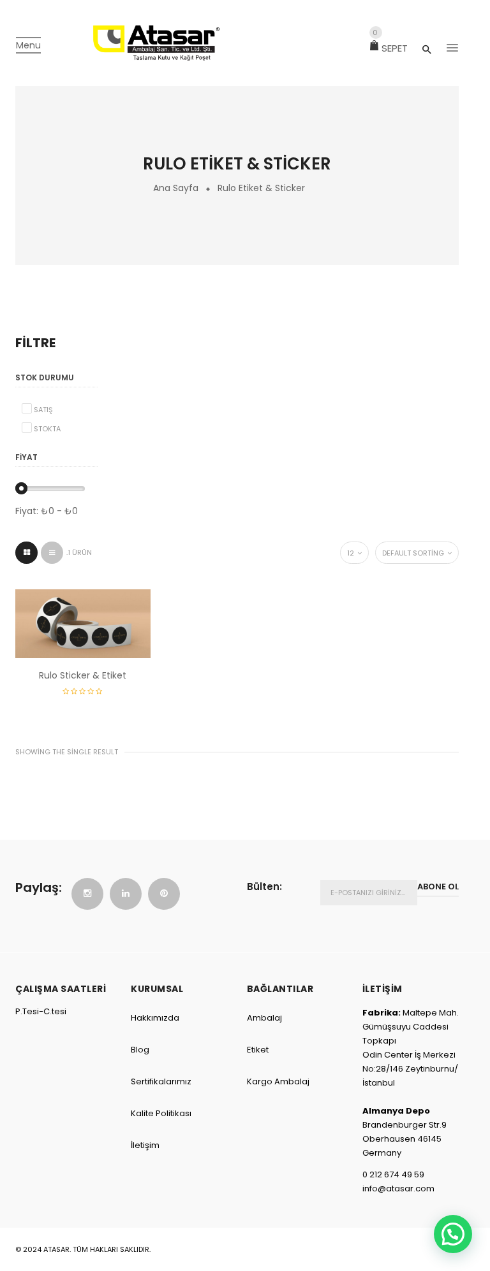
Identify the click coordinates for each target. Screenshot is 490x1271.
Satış (43, 410)
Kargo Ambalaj (278, 1081)
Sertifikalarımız (161, 1081)
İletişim (145, 1145)
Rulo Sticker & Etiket (82, 675)
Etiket (258, 1050)
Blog (140, 1050)
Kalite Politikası (161, 1113)
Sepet (390, 48)
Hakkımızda (155, 1018)
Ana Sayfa (175, 188)
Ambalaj (264, 1018)
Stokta (47, 429)
